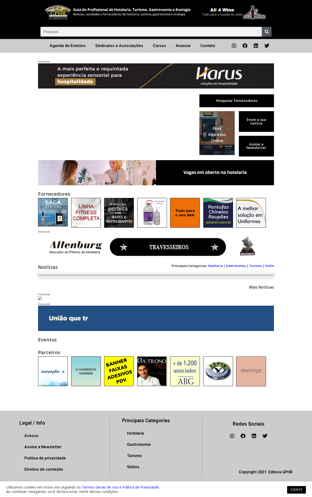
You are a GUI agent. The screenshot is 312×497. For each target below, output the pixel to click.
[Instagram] (234, 46)
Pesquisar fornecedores (236, 100)
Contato (207, 45)
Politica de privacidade (45, 458)
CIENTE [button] (296, 489)
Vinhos (133, 467)
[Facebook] (245, 46)
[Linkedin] (256, 46)
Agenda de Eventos (68, 45)
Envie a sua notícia (256, 121)
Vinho (269, 265)
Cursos (159, 45)
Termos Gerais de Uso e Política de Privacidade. (121, 487)
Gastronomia (236, 265)
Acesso (31, 435)
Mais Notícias (261, 287)
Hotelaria (215, 265)
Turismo (255, 265)
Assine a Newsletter (256, 146)
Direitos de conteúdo (43, 469)
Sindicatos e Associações (119, 45)
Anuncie (183, 45)
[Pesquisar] (267, 32)
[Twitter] (267, 46)
